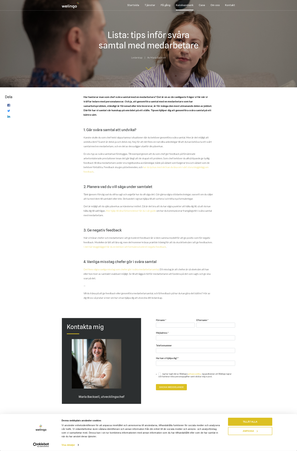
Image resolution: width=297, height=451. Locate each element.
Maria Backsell (158, 57)
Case (202, 5)
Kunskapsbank (185, 5)
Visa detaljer (68, 445)
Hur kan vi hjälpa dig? (167, 358)
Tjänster (150, 5)
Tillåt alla (250, 421)
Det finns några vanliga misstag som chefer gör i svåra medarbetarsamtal (121, 269)
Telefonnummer (164, 345)
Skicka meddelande (171, 387)
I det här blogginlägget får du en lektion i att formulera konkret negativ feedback (125, 246)
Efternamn (202, 320)
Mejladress (162, 332)
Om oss (215, 5)
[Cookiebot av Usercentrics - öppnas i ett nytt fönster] (41, 445)
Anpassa (248, 431)
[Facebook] (8, 105)
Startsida (133, 5)
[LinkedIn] (8, 116)
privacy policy (194, 374)
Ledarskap (136, 57)
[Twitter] (8, 111)
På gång (165, 5)
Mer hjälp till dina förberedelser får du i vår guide (131, 210)
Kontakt (230, 5)
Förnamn (161, 320)
